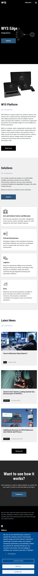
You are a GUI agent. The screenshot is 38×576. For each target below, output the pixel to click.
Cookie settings (18, 561)
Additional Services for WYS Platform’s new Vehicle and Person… (18, 431)
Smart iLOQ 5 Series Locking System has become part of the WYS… (18, 393)
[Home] (3, 2)
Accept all (18, 571)
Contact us (19, 494)
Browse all (19, 451)
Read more (8, 148)
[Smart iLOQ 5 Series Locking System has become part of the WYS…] (19, 379)
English (28, 2)
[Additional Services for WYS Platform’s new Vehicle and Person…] (19, 417)
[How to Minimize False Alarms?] (19, 341)
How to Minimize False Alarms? (15, 353)
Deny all (18, 566)
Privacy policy (11, 553)
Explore (8, 41)
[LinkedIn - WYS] (19, 526)
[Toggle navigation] (36, 3)
